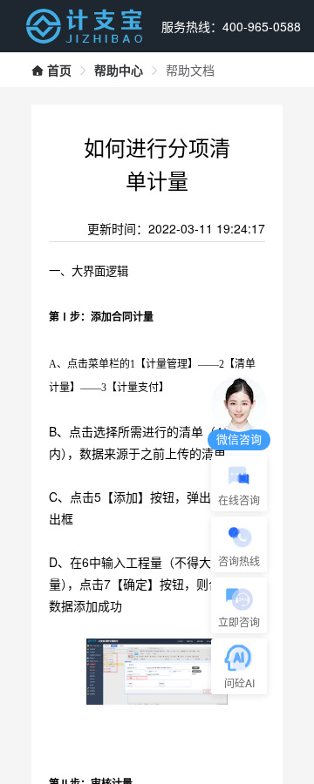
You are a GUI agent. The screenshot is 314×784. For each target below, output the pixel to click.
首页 (59, 69)
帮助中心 (118, 69)
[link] (51, 69)
